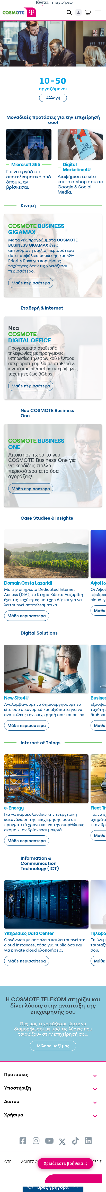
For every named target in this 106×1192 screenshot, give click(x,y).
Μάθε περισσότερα (31, 282)
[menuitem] (23, 1140)
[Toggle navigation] (98, 11)
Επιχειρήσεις (62, 2)
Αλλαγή (53, 97)
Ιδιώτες (42, 2)
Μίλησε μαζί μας (53, 1045)
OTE (7, 1161)
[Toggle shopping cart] (88, 12)
